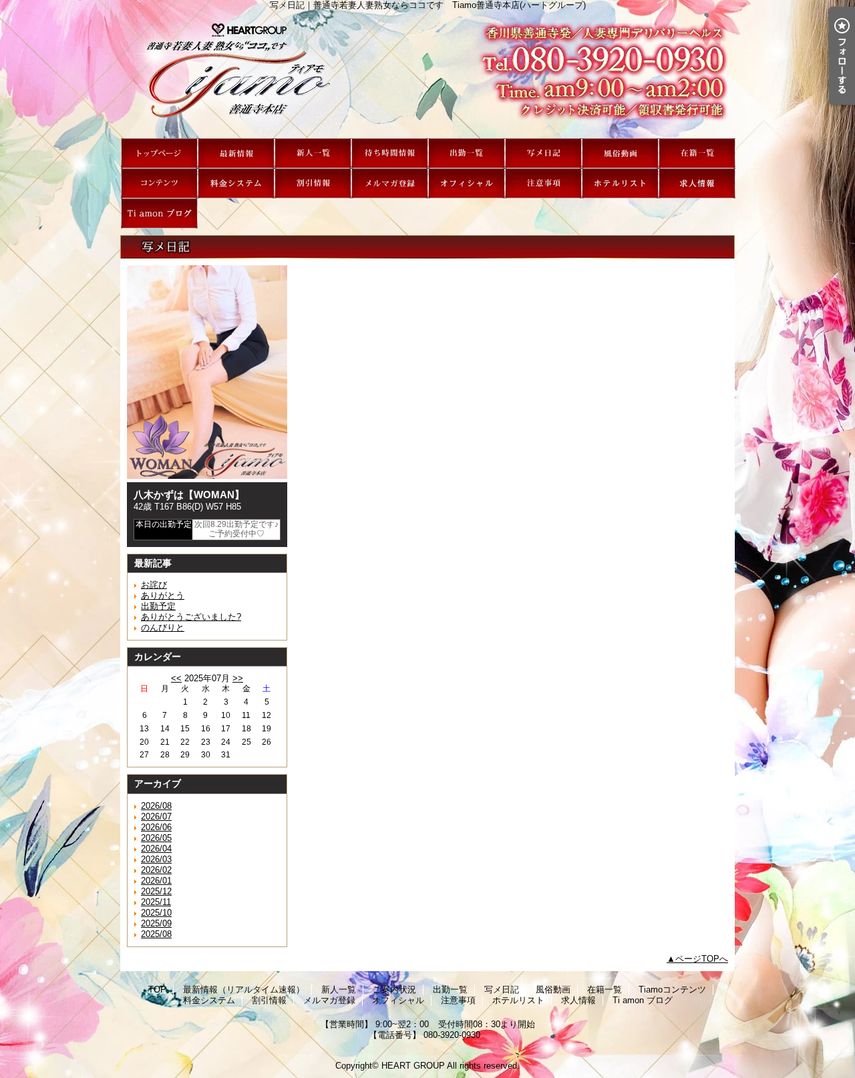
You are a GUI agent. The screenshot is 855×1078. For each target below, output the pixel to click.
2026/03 (156, 859)
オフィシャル (466, 183)
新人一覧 (313, 153)
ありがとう (162, 595)
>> (237, 678)
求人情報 (697, 183)
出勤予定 (158, 606)
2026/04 (156, 849)
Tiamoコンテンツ (159, 183)
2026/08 (156, 806)
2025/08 (156, 934)
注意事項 (543, 183)
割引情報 (313, 183)
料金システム (236, 183)
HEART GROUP (413, 1066)
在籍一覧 (697, 153)
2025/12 (156, 891)
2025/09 (156, 923)
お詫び (154, 585)
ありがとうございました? (191, 617)
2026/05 (156, 838)
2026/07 (156, 817)
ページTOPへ (701, 959)
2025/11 (156, 902)
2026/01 (156, 881)
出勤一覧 (466, 153)
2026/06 (156, 827)
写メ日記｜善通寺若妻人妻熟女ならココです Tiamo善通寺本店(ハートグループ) (427, 74)
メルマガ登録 (389, 183)
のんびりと (162, 627)
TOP (159, 153)
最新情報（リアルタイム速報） (236, 153)
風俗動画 (620, 153)
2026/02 (156, 870)
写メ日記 (543, 153)
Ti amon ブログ (159, 213)
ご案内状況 (389, 153)
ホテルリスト (620, 183)
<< (176, 678)
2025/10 (156, 913)
